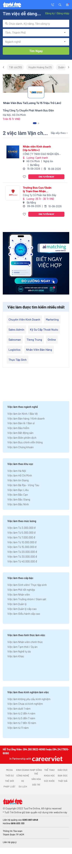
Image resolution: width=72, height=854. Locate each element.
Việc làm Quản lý (17, 604)
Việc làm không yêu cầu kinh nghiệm (28, 699)
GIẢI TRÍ (36, 784)
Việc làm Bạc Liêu (18, 490)
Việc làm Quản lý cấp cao (22, 608)
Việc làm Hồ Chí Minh (19, 475)
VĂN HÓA (36, 779)
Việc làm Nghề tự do (19, 651)
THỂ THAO (49, 769)
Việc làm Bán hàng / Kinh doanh (26, 418)
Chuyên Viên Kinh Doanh (24, 319)
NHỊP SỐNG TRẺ (36, 771)
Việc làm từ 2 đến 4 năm (21, 713)
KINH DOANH (22, 769)
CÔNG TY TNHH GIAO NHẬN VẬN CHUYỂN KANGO (41, 154)
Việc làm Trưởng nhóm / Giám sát (26, 599)
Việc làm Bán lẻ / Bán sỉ (21, 423)
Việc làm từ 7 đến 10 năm (21, 723)
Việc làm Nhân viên (18, 594)
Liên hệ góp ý (9, 842)
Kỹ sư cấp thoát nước (44, 329)
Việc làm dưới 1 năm (18, 708)
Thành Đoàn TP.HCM (13, 834)
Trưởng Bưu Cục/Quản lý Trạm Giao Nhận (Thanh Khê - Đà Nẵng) (37, 189)
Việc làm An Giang (18, 480)
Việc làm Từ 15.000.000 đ (21, 546)
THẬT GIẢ (62, 780)
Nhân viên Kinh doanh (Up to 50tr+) (37, 148)
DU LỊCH (23, 786)
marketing (52, 319)
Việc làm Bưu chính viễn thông (25, 442)
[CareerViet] (47, 758)
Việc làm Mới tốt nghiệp (21, 589)
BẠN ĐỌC (63, 775)
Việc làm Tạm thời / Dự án (22, 646)
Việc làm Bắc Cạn (17, 494)
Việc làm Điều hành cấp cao (23, 613)
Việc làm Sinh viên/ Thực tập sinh (27, 584)
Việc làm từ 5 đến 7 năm (21, 718)
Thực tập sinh (17, 359)
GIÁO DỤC (63, 769)
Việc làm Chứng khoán (20, 447)
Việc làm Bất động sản (20, 432)
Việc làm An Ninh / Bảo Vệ (22, 413)
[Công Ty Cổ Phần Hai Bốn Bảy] (13, 193)
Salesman (14, 339)
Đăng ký (50, 13)
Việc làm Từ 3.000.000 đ (21, 527)
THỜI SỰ (9, 775)
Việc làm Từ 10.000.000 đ (21, 542)
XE (22, 780)
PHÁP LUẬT (9, 786)
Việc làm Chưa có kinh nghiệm (25, 703)
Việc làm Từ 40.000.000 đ (22, 561)
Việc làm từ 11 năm (18, 727)
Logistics (14, 349)
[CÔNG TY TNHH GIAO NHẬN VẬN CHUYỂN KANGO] (13, 152)
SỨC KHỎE (49, 780)
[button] (60, 4)
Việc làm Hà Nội (16, 470)
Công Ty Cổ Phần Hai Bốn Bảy (39, 195)
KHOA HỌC (49, 775)
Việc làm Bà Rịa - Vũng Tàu (23, 485)
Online (52, 339)
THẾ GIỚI (9, 780)
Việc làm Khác (15, 656)
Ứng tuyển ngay (46, 176)
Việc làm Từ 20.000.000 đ (22, 551)
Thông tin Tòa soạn (12, 830)
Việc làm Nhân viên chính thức (25, 642)
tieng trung (34, 339)
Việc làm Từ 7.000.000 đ (21, 537)
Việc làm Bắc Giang (18, 499)
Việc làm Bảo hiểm (18, 428)
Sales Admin (16, 329)
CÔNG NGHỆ (22, 775)
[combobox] (36, 23)
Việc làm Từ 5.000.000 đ (21, 532)
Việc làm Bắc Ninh (18, 504)
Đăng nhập (62, 13)
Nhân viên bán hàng (39, 349)
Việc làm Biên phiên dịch (21, 437)
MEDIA (9, 769)
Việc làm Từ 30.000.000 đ (22, 556)
